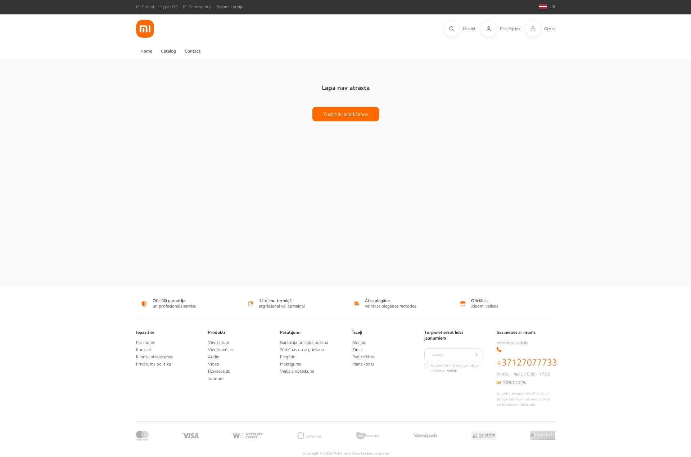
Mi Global (145, 7)
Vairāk (452, 371)
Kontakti (144, 350)
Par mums (145, 342)
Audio (214, 357)
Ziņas (357, 350)
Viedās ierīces (221, 350)
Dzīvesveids (219, 371)
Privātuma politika (153, 364)
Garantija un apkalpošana (304, 342)
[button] (462, 29)
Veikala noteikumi (297, 371)
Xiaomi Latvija (229, 7)
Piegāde (287, 357)
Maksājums (290, 364)
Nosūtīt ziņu (514, 382)
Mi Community (197, 7)
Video (213, 364)
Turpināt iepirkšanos (345, 114)
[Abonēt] (476, 354)
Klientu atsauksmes (154, 357)
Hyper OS (168, 7)
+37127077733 (527, 362)
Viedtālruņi (218, 342)
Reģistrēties (363, 357)
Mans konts (363, 364)
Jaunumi (216, 378)
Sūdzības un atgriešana (302, 350)
